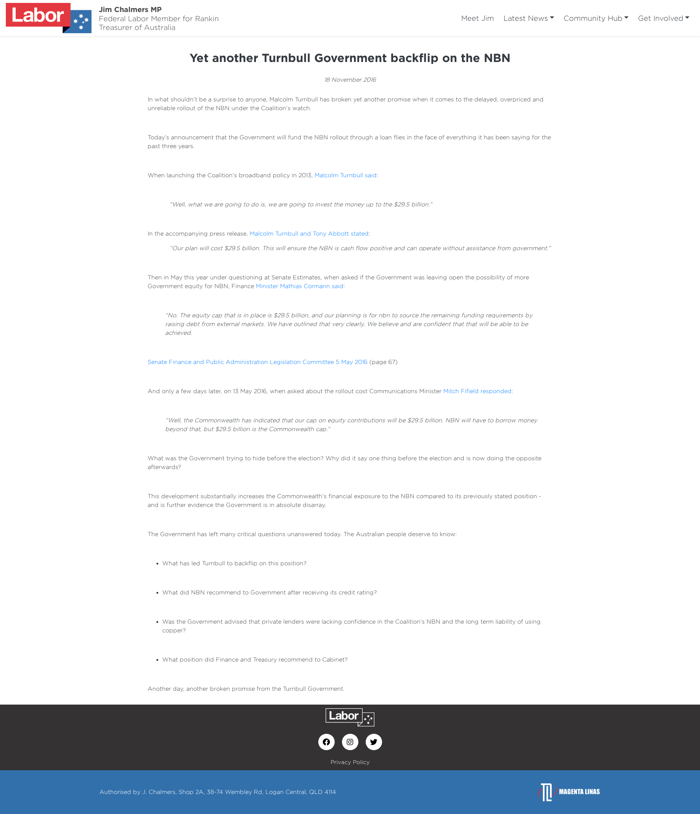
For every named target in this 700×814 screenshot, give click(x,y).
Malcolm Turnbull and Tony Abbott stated (309, 233)
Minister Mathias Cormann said (299, 286)
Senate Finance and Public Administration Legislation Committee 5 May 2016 (258, 362)
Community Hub (593, 18)
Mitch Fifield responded (477, 391)
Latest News (525, 18)
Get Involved (660, 18)
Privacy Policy (350, 762)
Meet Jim (477, 18)
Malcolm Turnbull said (346, 175)
